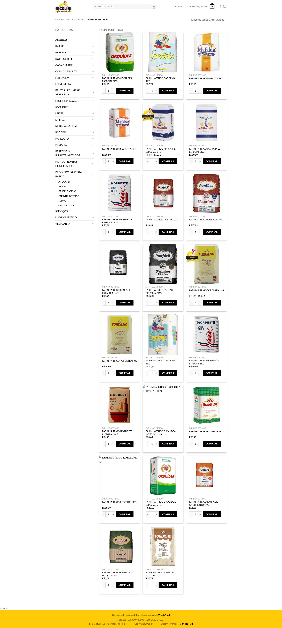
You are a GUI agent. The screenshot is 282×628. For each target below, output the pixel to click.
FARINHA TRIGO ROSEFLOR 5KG (119, 502)
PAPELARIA (62, 138)
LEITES (59, 113)
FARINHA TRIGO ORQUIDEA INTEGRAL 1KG (161, 433)
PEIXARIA (61, 144)
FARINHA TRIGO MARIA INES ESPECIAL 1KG (161, 150)
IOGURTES (61, 107)
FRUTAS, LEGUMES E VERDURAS (67, 92)
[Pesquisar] (154, 8)
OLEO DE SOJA (66, 205)
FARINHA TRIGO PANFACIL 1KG (163, 219)
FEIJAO (62, 200)
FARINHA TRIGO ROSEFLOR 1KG (206, 431)
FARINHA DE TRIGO (68, 196)
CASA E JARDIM (64, 65)
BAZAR (59, 46)
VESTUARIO (62, 223)
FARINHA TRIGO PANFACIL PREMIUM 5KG (160, 291)
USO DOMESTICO (66, 217)
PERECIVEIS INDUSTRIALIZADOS (67, 153)
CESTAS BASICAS (67, 191)
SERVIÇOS (61, 211)
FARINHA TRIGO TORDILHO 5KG (119, 360)
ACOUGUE (61, 39)
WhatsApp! (164, 614)
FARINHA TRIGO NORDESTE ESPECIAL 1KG (117, 221)
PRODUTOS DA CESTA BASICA (70, 19)
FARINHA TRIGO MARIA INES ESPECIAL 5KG (204, 150)
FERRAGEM (62, 77)
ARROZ (62, 186)
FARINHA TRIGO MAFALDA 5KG (119, 149)
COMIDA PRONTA (66, 71)
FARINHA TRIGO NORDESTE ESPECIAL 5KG (204, 362)
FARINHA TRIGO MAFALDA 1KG (206, 78)
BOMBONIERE (64, 58)
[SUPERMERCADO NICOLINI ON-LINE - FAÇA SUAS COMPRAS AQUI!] (71, 6)
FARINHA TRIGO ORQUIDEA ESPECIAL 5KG (161, 503)
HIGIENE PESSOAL (66, 100)
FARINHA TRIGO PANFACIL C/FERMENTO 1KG (203, 503)
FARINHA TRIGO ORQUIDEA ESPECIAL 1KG (117, 80)
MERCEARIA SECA (66, 125)
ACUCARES (64, 181)
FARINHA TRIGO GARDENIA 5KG (161, 362)
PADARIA (61, 132)
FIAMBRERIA (63, 83)
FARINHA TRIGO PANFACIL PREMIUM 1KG (116, 291)
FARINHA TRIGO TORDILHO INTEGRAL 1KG (160, 574)
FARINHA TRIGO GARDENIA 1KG (161, 80)
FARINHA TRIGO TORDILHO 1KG (206, 290)
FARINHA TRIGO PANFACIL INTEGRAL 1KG (116, 574)
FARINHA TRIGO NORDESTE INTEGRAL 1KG (117, 433)
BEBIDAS (60, 52)
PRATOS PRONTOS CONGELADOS (66, 163)
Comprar (125, 90)
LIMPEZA (60, 119)
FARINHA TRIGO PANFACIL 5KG (206, 219)
